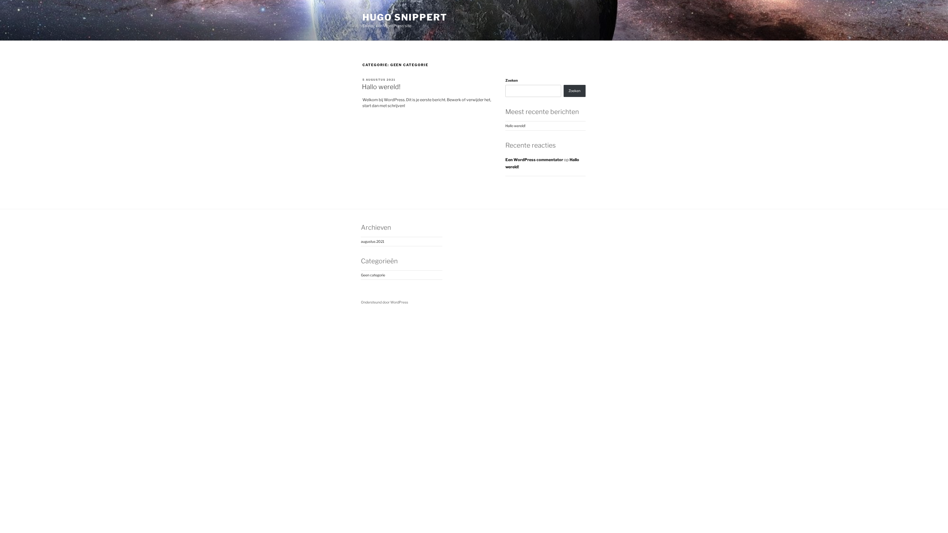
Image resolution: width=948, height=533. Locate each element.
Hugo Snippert (404, 17)
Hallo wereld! (381, 87)
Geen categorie (373, 275)
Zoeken (511, 80)
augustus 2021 (372, 241)
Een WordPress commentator (534, 159)
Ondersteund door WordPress (384, 302)
